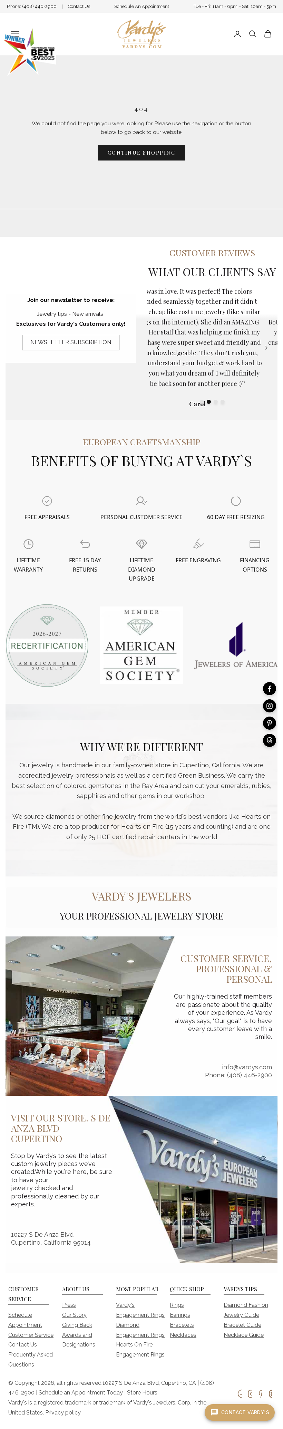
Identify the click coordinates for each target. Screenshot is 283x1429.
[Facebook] (269, 688)
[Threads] (269, 740)
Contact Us (79, 6)
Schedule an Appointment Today (81, 1392)
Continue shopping (142, 152)
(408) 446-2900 (39, 6)
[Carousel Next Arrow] (266, 347)
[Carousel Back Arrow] (158, 347)
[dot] (202, 402)
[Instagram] (269, 705)
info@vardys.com (247, 1067)
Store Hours (142, 1392)
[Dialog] (47, 501)
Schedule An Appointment (141, 6)
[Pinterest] (269, 723)
